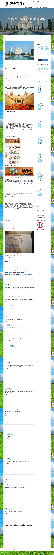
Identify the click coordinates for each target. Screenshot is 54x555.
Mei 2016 (39, 200)
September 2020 (40, 152)
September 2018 (40, 175)
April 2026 (39, 90)
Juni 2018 (39, 178)
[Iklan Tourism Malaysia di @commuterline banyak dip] (39, 57)
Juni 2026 (39, 88)
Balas (6, 301)
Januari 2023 (39, 126)
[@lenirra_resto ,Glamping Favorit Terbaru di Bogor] (43, 57)
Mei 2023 (39, 122)
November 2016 (40, 196)
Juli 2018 (39, 177)
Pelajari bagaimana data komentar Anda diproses (26, 546)
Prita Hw (6, 441)
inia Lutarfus (39, 68)
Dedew (6, 475)
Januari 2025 (39, 103)
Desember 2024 (40, 104)
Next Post (31, 279)
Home (26, 7)
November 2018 (40, 173)
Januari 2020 (39, 160)
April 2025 (39, 100)
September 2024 (40, 107)
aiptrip (40, 7)
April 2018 (39, 180)
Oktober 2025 (39, 96)
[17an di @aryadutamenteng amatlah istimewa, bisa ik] (39, 52)
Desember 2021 (40, 138)
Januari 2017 (39, 194)
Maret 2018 (39, 181)
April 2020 (39, 157)
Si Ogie (6, 425)
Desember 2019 (40, 161)
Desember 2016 (40, 195)
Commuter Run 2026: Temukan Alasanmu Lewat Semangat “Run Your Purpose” (42, 69)
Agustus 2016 (39, 199)
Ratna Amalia (6, 499)
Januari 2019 (39, 171)
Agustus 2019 (39, 165)
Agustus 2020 (39, 153)
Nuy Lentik (39, 71)
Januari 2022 (39, 137)
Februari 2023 (39, 125)
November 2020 (40, 150)
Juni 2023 (39, 121)
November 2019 (40, 162)
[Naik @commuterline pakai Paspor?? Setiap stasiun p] (39, 48)
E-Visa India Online (25, 274)
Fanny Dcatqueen (40, 74)
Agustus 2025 (39, 98)
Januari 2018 (39, 183)
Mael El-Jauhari (7, 316)
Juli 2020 (39, 154)
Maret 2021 (39, 147)
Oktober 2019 (39, 163)
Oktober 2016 (39, 197)
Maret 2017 (39, 192)
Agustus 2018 (39, 176)
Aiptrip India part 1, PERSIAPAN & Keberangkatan (18, 268)
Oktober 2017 (39, 185)
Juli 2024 (39, 109)
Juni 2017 (39, 189)
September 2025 (40, 97)
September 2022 (40, 130)
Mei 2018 (39, 179)
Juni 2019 (39, 167)
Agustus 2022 (39, 131)
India (29, 25)
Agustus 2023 (39, 119)
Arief (25, 25)
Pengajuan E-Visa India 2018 (8, 275)
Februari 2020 (39, 159)
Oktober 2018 (39, 174)
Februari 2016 (39, 202)
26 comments (34, 25)
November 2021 (40, 139)
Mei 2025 (39, 99)
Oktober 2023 (39, 117)
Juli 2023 (39, 120)
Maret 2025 (39, 101)
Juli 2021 (39, 143)
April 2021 (39, 146)
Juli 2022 (39, 132)
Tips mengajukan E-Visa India (23, 275)
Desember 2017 (39, 184)
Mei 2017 (39, 190)
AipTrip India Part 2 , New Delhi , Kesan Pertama (28, 268)
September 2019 (40, 164)
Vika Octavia (6, 397)
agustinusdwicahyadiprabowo (9, 353)
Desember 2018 (40, 172)
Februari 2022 (39, 136)
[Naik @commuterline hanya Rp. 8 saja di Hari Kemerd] (43, 52)
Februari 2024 (39, 114)
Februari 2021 (39, 148)
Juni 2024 (39, 110)
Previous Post (8, 279)
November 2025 (40, 95)
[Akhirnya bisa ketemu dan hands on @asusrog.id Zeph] (47, 48)
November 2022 (40, 128)
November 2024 (40, 105)
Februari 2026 (39, 92)
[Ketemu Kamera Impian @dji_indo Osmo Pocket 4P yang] (47, 57)
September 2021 (40, 141)
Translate (42, 213)
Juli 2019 (39, 166)
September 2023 (40, 118)
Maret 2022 (39, 135)
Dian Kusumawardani (40, 76)
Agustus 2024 (39, 108)
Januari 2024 (39, 115)
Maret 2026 (39, 91)
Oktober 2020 (39, 151)
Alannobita (6, 492)
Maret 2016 (39, 202)
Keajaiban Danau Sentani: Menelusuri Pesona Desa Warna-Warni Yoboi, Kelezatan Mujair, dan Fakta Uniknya (42, 78)
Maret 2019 (39, 169)
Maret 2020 (39, 158)
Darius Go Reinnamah (8, 404)
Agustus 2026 (39, 86)
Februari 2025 (39, 102)
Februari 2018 (39, 182)
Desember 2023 (40, 115)
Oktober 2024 (39, 106)
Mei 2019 (39, 167)
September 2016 (40, 198)
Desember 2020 (40, 150)
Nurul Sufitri (6, 388)
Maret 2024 (39, 113)
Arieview (37, 7)
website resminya (11, 64)
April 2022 (39, 134)
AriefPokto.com (36, 1)
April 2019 (39, 168)
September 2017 (40, 186)
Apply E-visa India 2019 (12, 274)
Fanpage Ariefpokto (40, 206)
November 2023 (40, 116)
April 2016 (39, 201)
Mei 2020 (39, 156)
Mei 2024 (39, 111)
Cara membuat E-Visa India (19, 274)
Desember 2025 (40, 94)
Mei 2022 (39, 133)
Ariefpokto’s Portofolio (45, 7)
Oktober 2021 (39, 140)
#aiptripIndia (7, 274)
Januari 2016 (39, 203)
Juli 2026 (39, 87)
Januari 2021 (39, 149)
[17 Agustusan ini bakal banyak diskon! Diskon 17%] (47, 52)
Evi (5, 508)
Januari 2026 (39, 93)
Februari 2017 (39, 193)
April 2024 (39, 112)
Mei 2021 (39, 145)
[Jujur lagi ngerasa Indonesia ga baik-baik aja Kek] (43, 48)
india (29, 274)
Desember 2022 (40, 127)
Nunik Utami (6, 484)
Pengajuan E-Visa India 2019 (16, 275)
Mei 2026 (39, 89)
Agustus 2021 (39, 142)
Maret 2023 (39, 124)
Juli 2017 (39, 188)
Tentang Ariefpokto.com (31, 7)
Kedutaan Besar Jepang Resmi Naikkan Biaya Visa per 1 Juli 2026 (9, 268)
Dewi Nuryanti (7, 449)
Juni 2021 (39, 144)
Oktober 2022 (39, 129)
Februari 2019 (39, 170)
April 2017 (39, 191)
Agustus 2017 (39, 187)
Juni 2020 (39, 155)
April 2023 (39, 123)
